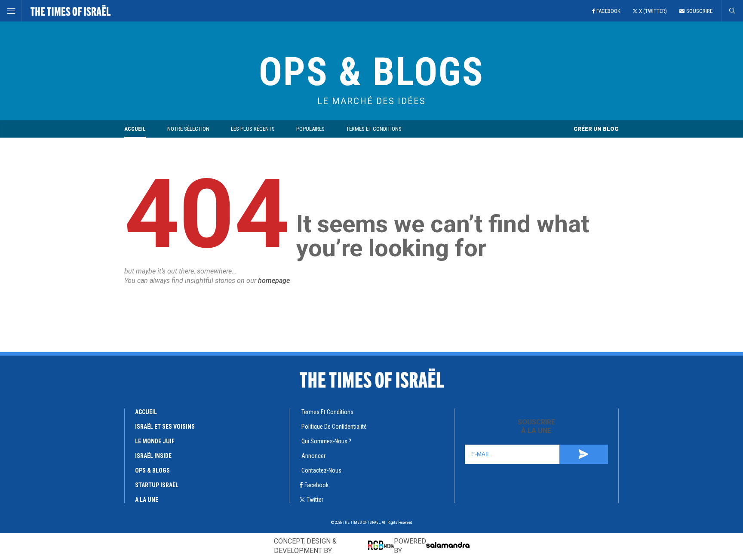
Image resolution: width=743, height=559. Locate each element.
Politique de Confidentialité (334, 426)
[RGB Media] (381, 545)
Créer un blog (596, 129)
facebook (316, 485)
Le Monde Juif (155, 441)
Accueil (135, 129)
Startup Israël (156, 485)
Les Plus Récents (253, 129)
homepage (274, 280)
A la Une (146, 499)
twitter (315, 499)
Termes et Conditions (374, 129)
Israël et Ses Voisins (165, 426)
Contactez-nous (321, 470)
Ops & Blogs (152, 470)
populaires (310, 129)
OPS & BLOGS (371, 72)
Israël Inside (153, 455)
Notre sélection (188, 129)
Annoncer (313, 455)
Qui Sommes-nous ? (326, 441)
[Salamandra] (447, 545)
